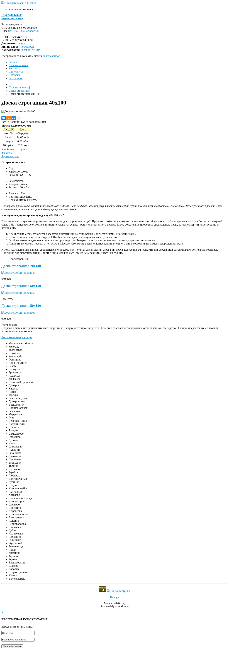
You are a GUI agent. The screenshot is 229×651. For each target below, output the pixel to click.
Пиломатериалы (18, 65)
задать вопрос (51, 55)
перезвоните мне (12, 18)
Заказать (6, 152)
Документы (16, 71)
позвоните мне (31, 49)
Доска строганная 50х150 (21, 286)
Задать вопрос (10, 156)
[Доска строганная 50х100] (18, 312)
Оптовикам (16, 78)
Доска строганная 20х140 (21, 266)
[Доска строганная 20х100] (18, 272)
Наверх (114, 597)
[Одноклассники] (8, 118)
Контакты (15, 68)
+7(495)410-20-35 (11, 15)
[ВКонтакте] (3, 118)
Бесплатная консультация (16, 337)
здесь (22, 43)
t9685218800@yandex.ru (24, 30)
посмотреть (28, 46)
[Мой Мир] (13, 118)
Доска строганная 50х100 (21, 306)
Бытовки (14, 62)
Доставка (14, 74)
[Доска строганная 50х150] (18, 292)
